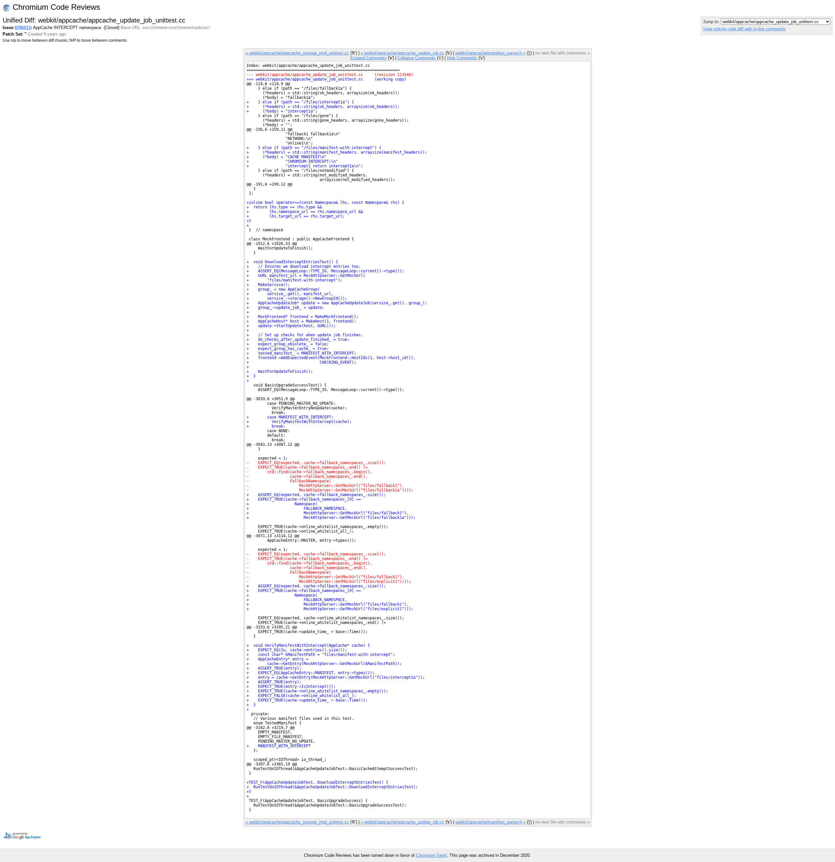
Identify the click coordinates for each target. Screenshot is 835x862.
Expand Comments (368, 57)
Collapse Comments (417, 57)
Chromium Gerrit (431, 855)
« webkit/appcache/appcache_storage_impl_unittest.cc (297, 53)
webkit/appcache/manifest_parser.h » (490, 53)
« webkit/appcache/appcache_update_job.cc (402, 53)
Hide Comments (462, 57)
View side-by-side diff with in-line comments (744, 28)
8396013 (23, 27)
